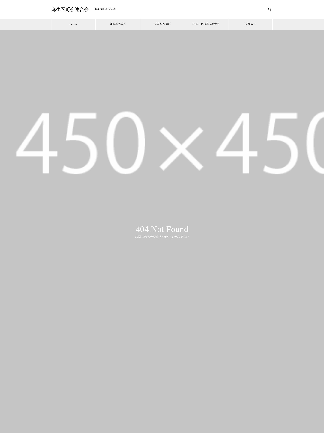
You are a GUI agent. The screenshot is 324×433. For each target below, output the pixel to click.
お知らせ (250, 24)
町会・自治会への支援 (206, 24)
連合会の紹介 (118, 24)
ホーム (73, 24)
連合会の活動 (162, 24)
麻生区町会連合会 (70, 9)
